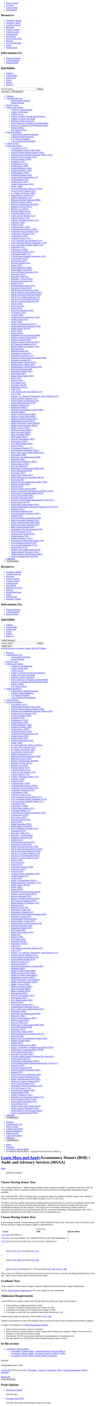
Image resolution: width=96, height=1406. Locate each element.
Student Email (11, 48)
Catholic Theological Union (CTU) (25, 220)
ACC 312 (16, 1269)
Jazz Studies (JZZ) (18, 383)
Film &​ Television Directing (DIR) (24, 290)
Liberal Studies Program (20, 101)
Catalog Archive (12, 143)
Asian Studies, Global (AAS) (22, 195)
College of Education (19, 112)
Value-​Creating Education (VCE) (24, 545)
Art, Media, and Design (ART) (23, 193)
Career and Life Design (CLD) (23, 216)
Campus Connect (13, 29)
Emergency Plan (54, 1370)
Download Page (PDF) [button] (15, 1398)
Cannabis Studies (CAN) (21, 213)
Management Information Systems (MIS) (27, 410)
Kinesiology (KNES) (19, 387)
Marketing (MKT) (18, 412)
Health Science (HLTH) (20, 328)
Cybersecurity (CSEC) (20, 258)
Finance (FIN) (16, 304)
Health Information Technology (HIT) (26, 326)
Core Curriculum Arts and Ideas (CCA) (26, 240)
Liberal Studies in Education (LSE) (25, 401)
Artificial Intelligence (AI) (21, 198)
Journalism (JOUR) (18, 385)
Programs (10, 96)
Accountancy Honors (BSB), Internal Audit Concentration (34, 1356)
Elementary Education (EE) (22, 281)
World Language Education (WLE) (25, 552)
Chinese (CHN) (17, 225)
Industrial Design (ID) (19, 351)
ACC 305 (51, 1269)
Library (9, 45)
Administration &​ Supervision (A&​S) (25, 150)
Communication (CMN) (20, 227)
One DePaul (11, 36)
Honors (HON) (17, 333)
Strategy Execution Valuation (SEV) (25, 525)
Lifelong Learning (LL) (20, 405)
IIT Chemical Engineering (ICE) (24, 344)
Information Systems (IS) (21, 353)
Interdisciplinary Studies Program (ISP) (26, 367)
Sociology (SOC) (18, 509)
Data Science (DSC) (19, 261)
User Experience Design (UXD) (23, 543)
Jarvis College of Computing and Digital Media (29, 123)
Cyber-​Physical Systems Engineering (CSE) (28, 256)
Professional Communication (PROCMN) (27, 468)
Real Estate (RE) (17, 480)
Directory (10, 41)
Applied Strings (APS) (20, 180)
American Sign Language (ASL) (24, 157)
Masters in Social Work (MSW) (23, 416)
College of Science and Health (23, 119)
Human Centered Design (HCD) (24, 337)
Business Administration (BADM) (24, 204)
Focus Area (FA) (17, 306)
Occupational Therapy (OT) (22, 448)
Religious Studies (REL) (20, 484)
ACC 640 (5, 1241)
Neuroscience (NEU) (19, 441)
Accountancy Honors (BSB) (17, 1149)
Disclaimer (32, 1370)
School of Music (17, 128)
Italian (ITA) (16, 378)
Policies (9, 82)
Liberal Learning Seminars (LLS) (24, 398)
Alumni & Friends (13, 58)
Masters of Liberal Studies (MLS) (24, 419)
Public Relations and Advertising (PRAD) (27, 477)
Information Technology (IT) (22, 356)
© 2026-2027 (6, 1370)
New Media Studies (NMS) (22, 444)
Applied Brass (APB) (19, 166)
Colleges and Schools (14, 107)
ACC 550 (5, 1235)
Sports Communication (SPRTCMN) (25, 522)
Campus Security (13, 32)
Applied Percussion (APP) (21, 175)
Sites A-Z (10, 84)
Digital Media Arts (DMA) (21, 270)
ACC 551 (5, 1238)
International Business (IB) (21, 369)
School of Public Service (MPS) (23, 489)
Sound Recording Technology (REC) (25, 513)
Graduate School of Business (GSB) (25, 317)
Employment (11, 78)
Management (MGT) (19, 407)
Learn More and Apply (20, 1157)
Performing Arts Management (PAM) (25, 457)
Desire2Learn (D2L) (14, 38)
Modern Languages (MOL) (22, 430)
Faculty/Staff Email (13, 43)
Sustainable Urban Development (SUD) (26, 529)
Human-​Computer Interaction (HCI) (25, 342)
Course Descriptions (14, 146)
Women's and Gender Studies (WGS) (25, 550)
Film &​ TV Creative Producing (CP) (25, 297)
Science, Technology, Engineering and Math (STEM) (32, 491)
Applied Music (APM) (20, 173)
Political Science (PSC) (20, 464)
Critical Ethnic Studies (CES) (22, 252)
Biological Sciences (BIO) (21, 202)
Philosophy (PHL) (18, 459)
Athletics (9, 73)
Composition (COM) (19, 236)
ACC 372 (35, 1251)
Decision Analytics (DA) (21, 263)
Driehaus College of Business (22, 121)
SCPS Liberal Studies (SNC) (22, 495)
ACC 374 (16, 1251)
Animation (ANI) (18, 161)
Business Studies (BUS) (20, 211)
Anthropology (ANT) (19, 164)
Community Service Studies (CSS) (24, 231)
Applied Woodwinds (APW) (22, 184)
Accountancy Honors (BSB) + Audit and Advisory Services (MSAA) (38, 1351)
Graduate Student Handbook (22, 137)
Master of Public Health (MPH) (23, 414)
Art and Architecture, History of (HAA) (26, 189)
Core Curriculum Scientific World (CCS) (27, 245)
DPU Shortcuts (17, 92)
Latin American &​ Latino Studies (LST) (26, 392)
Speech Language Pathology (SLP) (25, 520)
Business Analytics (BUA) (21, 207)
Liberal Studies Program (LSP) (23, 403)
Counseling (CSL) (18, 247)
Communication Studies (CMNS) (24, 229)
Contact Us (42, 1370)
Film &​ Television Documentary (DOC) (27, 292)
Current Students (12, 60)
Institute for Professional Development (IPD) (28, 358)
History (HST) (16, 331)
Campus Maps (11, 75)
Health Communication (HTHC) (24, 324)
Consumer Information (71, 1370)
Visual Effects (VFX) (19, 547)
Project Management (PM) (21, 471)
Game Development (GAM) (22, 310)
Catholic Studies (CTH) (20, 218)
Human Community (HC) (21, 340)
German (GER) (17, 315)
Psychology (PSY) (18, 473)
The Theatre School (19, 130)
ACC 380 (35, 1260)
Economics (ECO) (18, 274)
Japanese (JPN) (17, 380)
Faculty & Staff (12, 63)
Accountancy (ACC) (19, 148)
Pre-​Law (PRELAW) (19, 466)
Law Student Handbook (20, 139)
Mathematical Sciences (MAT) (23, 421)
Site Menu (5, 92)
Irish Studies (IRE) (18, 374)
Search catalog (6, 89)
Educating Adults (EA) (20, 277)
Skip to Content (12, 3)
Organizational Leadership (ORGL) (25, 450)
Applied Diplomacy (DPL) (21, 168)
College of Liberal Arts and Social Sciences (28, 116)
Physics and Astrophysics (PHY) (24, 462)
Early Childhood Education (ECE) (24, 272)
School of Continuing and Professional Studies (29, 125)
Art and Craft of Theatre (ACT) (23, 191)
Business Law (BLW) (19, 209)
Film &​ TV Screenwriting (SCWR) (25, 301)
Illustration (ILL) (17, 349)
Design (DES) (16, 265)
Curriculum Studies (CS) (20, 254)
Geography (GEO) (18, 313)
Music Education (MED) (21, 432)
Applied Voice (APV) (19, 182)
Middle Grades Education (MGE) (24, 425)
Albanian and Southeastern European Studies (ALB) (31, 155)
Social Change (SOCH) (20, 502)
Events (8, 80)
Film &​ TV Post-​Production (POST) (25, 299)
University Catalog (13, 599)
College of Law (17, 114)
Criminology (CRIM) (19, 249)
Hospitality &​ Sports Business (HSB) (25, 335)
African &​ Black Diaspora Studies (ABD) (27, 152)
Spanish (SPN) (17, 516)
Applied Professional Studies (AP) (24, 177)
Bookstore (10, 27)
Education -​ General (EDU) (22, 279)
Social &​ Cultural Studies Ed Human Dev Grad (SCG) (32, 500)
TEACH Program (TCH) (21, 532)
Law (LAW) (16, 394)
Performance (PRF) (18, 455)
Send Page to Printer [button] (14, 1390)
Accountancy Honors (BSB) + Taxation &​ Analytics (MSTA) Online (38, 1353)
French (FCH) (16, 308)
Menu (3, 1168)
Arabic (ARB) (16, 186)
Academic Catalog (13, 23)
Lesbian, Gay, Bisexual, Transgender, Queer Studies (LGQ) (34, 396)
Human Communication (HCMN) (24, 556)
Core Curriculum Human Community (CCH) (29, 243)
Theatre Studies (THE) (20, 536)
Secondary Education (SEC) (22, 498)
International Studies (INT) (21, 371)
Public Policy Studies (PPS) (22, 475)
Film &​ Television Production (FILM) (26, 295)
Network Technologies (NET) (23, 439)
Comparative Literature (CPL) (23, 234)
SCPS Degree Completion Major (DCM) (27, 493)
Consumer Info (12, 34)
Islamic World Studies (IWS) (22, 376)
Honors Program (17, 103)
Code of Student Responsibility (23, 141)
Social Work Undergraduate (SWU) (25, 504)
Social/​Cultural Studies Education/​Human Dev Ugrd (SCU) (34, 507)
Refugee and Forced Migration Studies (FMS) (29, 482)
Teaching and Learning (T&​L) (23, 534)
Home (8, 1145)
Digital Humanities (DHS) (21, 268)
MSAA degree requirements (19, 1290)
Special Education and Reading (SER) (26, 518)
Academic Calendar (14, 20)
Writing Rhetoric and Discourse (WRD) (26, 554)
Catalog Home (12, 8)
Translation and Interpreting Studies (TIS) (27, 541)
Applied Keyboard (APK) (21, 170)
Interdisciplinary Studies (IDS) (23, 365)
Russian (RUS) (17, 486)
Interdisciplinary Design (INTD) (23, 362)
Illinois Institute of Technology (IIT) (25, 346)
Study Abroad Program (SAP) (23, 527)
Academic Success (13, 25)
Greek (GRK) (16, 322)
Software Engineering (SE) (21, 511)
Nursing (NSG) (17, 446)
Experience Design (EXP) (21, 288)
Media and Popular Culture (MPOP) (25, 423)
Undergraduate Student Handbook (24, 134)
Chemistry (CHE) (18, 222)
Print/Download (12, 561)
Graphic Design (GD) (19, 319)
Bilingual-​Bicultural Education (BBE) (26, 200)
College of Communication (21, 110)
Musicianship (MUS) (19, 437)
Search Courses (12, 105)
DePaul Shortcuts (8, 641)
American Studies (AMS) (21, 159)
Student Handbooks (14, 132)
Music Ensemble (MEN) (20, 434)
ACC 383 (16, 1260)
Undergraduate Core (14, 98)
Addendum (10, 559)
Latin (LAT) (16, 389)
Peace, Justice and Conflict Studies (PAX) (27, 453)
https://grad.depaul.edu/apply (37, 1325)
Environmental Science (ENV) (23, 286)
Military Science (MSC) (20, 428)
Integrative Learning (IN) (21, 360)
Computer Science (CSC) (21, 238)
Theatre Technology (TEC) (21, 538)
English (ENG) (17, 283)
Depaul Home (11, 10)
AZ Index (10, 5)
